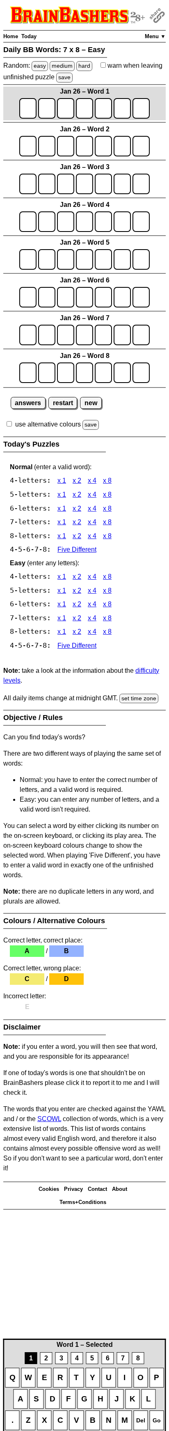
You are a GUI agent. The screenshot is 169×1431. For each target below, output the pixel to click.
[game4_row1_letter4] (84, 221)
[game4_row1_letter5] (103, 221)
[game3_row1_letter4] (84, 184)
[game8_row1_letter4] (84, 372)
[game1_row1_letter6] (122, 108)
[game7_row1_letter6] (122, 335)
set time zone (138, 698)
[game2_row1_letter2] (46, 146)
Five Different (76, 549)
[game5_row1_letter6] (122, 259)
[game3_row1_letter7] (141, 184)
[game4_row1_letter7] (141, 221)
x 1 (61, 480)
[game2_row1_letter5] (103, 146)
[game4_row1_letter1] (28, 221)
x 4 (92, 480)
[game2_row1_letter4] (84, 146)
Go (157, 1420)
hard (84, 65)
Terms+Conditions (82, 1202)
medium (62, 65)
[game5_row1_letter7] (141, 259)
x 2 (77, 480)
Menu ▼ (155, 36)
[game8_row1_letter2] (46, 372)
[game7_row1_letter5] (103, 335)
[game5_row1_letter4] (84, 259)
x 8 (107, 480)
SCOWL (49, 1118)
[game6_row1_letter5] (103, 297)
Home (10, 36)
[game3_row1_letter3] (65, 184)
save (64, 77)
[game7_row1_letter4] (84, 335)
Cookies (49, 1189)
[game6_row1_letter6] (122, 297)
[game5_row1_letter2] (46, 259)
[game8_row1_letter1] (28, 372)
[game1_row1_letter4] (84, 108)
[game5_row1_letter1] (28, 259)
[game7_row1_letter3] (65, 335)
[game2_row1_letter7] (141, 146)
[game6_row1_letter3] (65, 297)
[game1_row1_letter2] (46, 108)
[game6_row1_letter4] (84, 297)
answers (28, 402)
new (90, 402)
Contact (97, 1189)
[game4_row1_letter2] (46, 221)
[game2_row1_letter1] (28, 146)
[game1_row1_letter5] (103, 108)
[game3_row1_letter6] (122, 184)
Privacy (73, 1189)
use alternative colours (48, 424)
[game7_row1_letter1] (28, 335)
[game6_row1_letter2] (46, 297)
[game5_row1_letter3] (65, 259)
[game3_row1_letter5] (103, 184)
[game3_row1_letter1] (28, 184)
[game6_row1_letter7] (141, 297)
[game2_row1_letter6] (122, 146)
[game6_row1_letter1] (28, 297)
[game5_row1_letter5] (103, 259)
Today (29, 36)
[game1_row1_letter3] (65, 108)
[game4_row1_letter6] (122, 221)
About (119, 1189)
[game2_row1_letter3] (65, 146)
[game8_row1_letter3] (65, 372)
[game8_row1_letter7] (141, 372)
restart (63, 402)
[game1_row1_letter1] (28, 108)
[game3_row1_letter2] (46, 184)
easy (40, 65)
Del (140, 1420)
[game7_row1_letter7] (141, 335)
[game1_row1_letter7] (141, 108)
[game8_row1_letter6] (122, 372)
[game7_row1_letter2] (46, 335)
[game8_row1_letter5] (103, 372)
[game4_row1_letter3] (65, 221)
